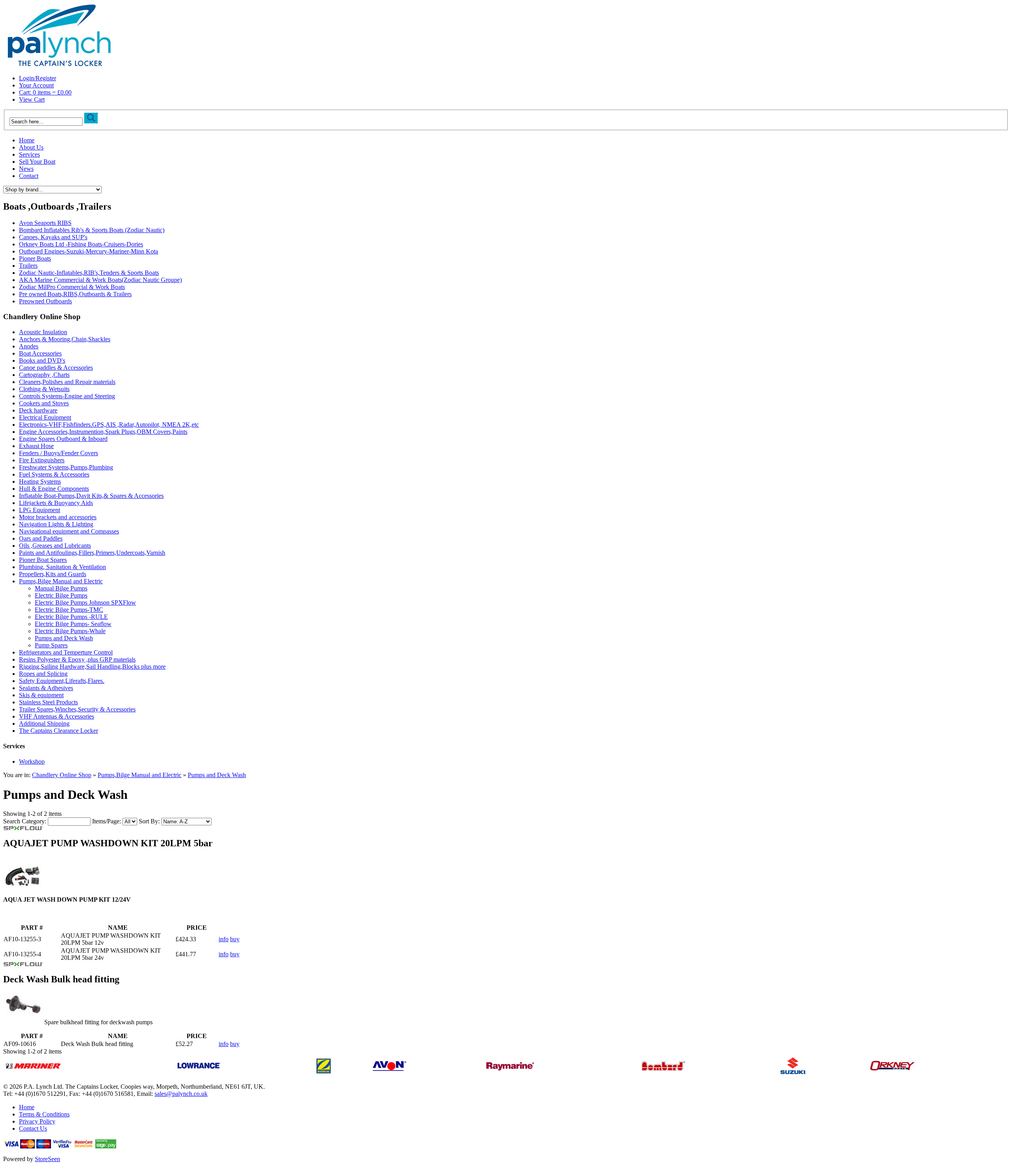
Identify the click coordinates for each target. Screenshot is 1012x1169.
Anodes (28, 346)
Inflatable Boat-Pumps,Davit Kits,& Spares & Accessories (91, 495)
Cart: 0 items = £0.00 (45, 92)
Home (26, 140)
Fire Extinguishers (41, 460)
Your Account (36, 85)
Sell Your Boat (37, 161)
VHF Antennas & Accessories (56, 716)
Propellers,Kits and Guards (52, 574)
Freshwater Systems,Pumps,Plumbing (66, 467)
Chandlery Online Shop (61, 775)
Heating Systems (40, 481)
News (26, 168)
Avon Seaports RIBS (45, 222)
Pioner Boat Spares (43, 559)
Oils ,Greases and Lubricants (55, 545)
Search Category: (24, 821)
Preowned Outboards (45, 301)
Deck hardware (38, 410)
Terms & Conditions (44, 1114)
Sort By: (149, 821)
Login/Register (37, 78)
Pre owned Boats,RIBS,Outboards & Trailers (75, 294)
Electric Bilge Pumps (61, 595)
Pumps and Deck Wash (64, 638)
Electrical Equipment (45, 417)
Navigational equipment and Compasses (69, 531)
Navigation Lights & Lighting (56, 524)
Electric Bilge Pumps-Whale (70, 631)
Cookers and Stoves (44, 403)
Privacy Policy (37, 1121)
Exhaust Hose (36, 446)
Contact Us (33, 1128)
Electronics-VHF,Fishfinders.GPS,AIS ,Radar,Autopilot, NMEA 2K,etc (109, 424)
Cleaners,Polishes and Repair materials (67, 381)
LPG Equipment (39, 510)
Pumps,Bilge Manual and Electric (61, 581)
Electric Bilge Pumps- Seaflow (73, 623)
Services (29, 154)
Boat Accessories (40, 353)
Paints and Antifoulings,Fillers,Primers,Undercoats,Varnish (92, 552)
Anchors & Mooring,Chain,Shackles (64, 339)
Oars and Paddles (40, 538)
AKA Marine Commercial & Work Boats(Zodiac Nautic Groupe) (100, 279)
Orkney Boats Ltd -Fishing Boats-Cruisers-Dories (81, 244)
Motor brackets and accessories (57, 517)
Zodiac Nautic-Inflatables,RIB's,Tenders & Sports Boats (89, 272)
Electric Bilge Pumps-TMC (69, 609)
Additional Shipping (44, 723)
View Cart (32, 99)
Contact (28, 175)
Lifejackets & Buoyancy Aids (56, 502)
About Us (31, 147)
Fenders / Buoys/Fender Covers (58, 453)
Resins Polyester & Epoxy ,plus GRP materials (77, 659)
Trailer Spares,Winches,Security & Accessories (77, 709)
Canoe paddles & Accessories (56, 367)
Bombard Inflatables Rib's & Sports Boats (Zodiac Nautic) (91, 230)
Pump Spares (51, 645)
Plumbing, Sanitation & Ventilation (62, 567)
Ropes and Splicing (43, 673)
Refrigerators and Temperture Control (66, 652)
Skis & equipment (41, 695)
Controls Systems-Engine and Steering (67, 396)
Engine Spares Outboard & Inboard (63, 438)
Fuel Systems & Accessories (54, 474)
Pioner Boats (35, 258)
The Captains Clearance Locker (58, 730)
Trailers (28, 265)
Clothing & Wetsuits (44, 389)
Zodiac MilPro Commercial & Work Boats (72, 287)
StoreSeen (47, 1159)
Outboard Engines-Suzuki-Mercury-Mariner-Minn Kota (88, 251)
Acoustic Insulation (43, 332)
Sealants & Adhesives (46, 688)
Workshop (32, 761)
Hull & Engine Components (54, 488)
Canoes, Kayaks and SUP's (53, 237)
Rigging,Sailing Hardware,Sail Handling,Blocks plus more (92, 666)
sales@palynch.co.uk (181, 1093)
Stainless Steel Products (48, 702)
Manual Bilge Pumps (61, 588)
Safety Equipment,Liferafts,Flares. (61, 680)
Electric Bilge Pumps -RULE (71, 616)
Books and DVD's (42, 360)
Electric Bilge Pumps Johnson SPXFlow (85, 602)
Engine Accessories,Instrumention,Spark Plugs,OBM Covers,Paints (103, 431)
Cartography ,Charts (44, 374)
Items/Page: (106, 821)
